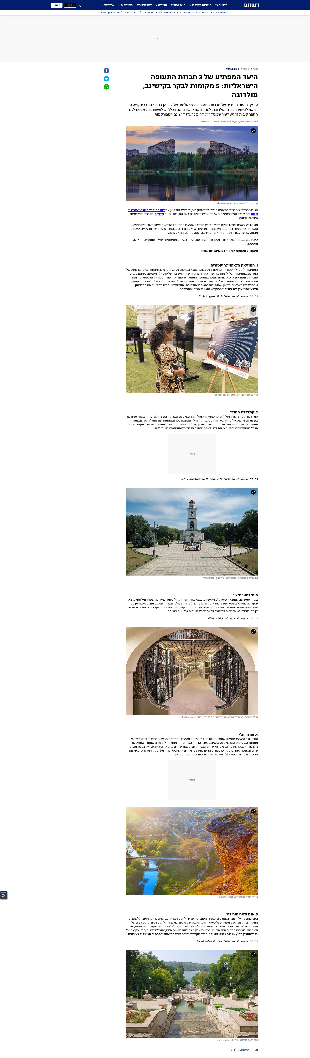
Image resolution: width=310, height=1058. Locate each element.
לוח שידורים (144, 5)
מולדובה (234, 1050)
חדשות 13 (221, 5)
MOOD (246, 69)
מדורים (162, 5)
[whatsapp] (106, 87)
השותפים (127, 5)
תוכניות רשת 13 (202, 5)
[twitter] (106, 78)
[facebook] (106, 70)
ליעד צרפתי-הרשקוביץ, (246, 121)
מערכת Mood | (226, 121)
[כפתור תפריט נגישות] (3, 894)
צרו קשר (109, 5)
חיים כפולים (178, 5)
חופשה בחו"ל (232, 69)
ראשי (255, 69)
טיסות (245, 1050)
